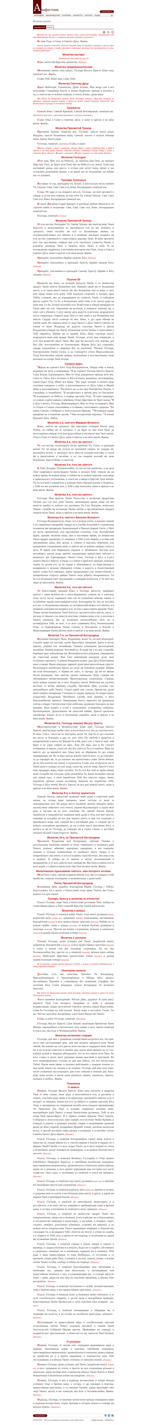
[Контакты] (112, 1415)
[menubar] (72, 15)
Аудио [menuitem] (97, 15)
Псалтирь (66, 15)
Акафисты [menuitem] (78, 15)
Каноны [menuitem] (88, 15)
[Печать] (104, 32)
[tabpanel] (73, 720)
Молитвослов (53, 15)
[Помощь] (112, 32)
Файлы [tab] (50, 27)
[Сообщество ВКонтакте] (109, 1415)
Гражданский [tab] (39, 27)
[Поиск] (108, 32)
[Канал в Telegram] (106, 1415)
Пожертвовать (40, 1416)
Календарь (39, 15)
